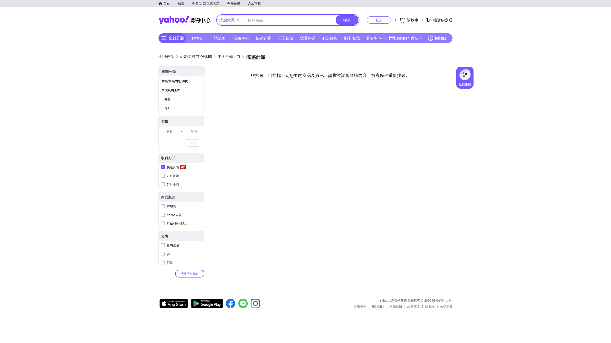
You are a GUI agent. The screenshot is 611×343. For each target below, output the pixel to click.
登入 (379, 19)
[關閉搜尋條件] (238, 20)
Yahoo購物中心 (184, 20)
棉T (166, 108)
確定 (193, 143)
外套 (167, 99)
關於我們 (378, 306)
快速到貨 (263, 38)
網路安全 (413, 306)
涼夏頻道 (308, 38)
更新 (448, 300)
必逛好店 (329, 38)
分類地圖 (446, 306)
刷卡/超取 (352, 38)
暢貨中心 (241, 38)
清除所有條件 (189, 273)
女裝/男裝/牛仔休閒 (175, 81)
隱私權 (430, 306)
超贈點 (440, 38)
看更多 (372, 38)
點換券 (197, 38)
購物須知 (396, 306)
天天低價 (285, 38)
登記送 (219, 38)
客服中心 (360, 306)
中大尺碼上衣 (171, 90)
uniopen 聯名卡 (409, 38)
